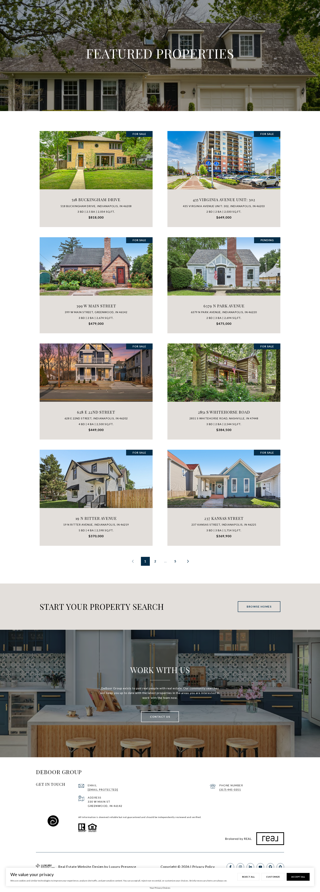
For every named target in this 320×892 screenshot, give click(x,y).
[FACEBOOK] (230, 867)
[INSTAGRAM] (240, 867)
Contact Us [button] (160, 716)
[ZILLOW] (280, 867)
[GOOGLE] (270, 867)
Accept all (298, 876)
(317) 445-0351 (230, 789)
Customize (273, 876)
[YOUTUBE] (260, 867)
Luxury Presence (122, 867)
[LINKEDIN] (250, 867)
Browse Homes (259, 606)
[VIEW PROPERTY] (96, 173)
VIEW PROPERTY (96, 177)
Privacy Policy (203, 867)
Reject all (248, 876)
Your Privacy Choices (160, 887)
